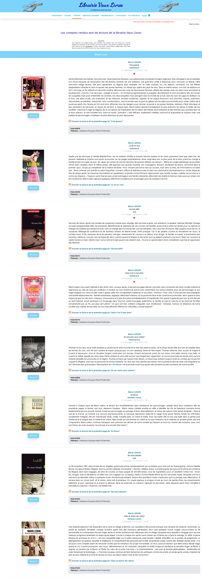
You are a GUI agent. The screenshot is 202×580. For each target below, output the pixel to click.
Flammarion (134, 339)
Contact (67, 15)
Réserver (33, 115)
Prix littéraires (134, 15)
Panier (145, 15)
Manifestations (107, 15)
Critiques (76, 15)
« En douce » (117, 364)
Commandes (121, 15)
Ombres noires (134, 397)
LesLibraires (88, 46)
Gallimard (134, 67)
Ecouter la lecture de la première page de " (97, 121)
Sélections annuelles (91, 15)
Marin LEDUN (134, 62)
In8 (134, 212)
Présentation (57, 15)
